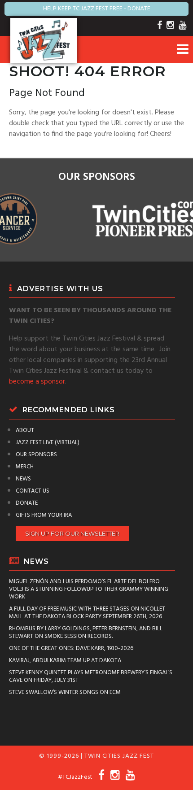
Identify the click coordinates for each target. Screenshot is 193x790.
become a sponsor (37, 382)
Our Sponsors (36, 454)
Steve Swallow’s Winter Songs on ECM (65, 692)
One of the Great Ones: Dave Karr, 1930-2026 (71, 648)
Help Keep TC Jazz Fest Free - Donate (96, 9)
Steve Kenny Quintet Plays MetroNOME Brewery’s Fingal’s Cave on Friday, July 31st (90, 676)
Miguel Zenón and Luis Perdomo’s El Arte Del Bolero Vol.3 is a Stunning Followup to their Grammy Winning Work (88, 589)
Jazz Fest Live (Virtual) (47, 442)
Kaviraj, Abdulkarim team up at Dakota (65, 660)
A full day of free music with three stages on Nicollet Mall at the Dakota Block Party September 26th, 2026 (87, 612)
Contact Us (32, 491)
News (23, 479)
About (25, 430)
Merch (25, 466)
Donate (27, 503)
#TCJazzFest (75, 777)
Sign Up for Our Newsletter (72, 533)
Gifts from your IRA (44, 515)
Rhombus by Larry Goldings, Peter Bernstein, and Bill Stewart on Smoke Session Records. (85, 632)
